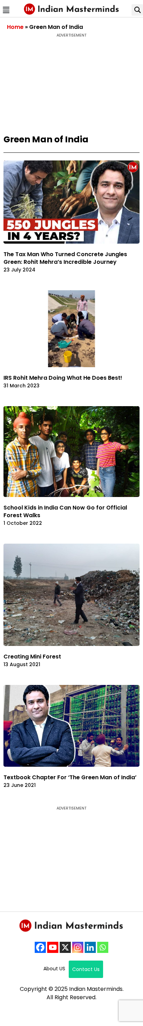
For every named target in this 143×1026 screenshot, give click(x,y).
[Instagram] (77, 947)
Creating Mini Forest (32, 657)
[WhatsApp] (102, 947)
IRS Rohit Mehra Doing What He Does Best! (62, 378)
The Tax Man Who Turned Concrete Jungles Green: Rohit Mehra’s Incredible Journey (65, 258)
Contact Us (86, 969)
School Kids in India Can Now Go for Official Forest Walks (65, 511)
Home (15, 27)
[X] (65, 947)
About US (54, 968)
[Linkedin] (90, 947)
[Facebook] (40, 947)
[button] (6, 9)
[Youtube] (52, 947)
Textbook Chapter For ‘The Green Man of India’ (69, 777)
